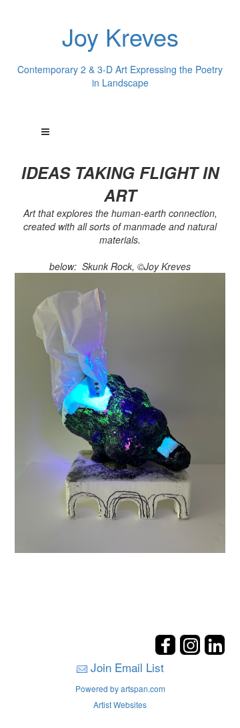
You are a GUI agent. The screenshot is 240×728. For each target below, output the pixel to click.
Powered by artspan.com (120, 688)
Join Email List (127, 667)
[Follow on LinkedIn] (214, 651)
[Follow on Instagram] (191, 651)
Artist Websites (120, 704)
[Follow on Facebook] (167, 651)
